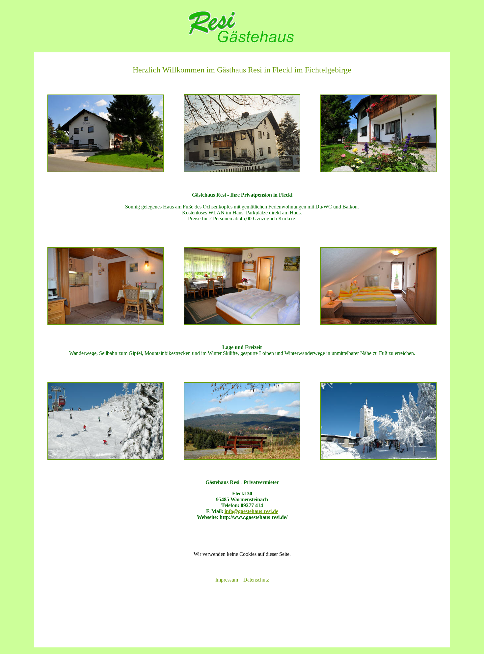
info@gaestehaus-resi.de (251, 511)
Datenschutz (256, 580)
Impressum (227, 580)
